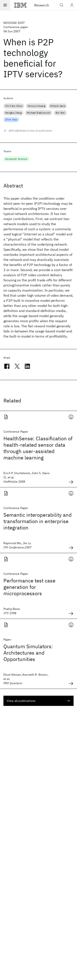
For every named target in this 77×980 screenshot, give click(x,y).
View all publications (21, 701)
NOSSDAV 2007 (14, 23)
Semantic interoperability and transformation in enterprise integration (37, 521)
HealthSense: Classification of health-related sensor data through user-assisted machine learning (38, 448)
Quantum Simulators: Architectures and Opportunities (28, 652)
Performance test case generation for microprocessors (29, 587)
